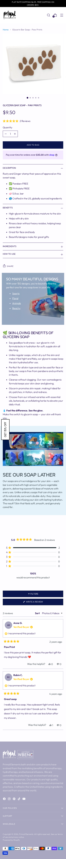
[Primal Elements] (10, 15)
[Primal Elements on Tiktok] (19, 799)
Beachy (16, 308)
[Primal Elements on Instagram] (9, 799)
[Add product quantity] (15, 134)
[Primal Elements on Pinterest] (14, 799)
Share (10, 266)
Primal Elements (26, 834)
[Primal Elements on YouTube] (24, 799)
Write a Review (39, 602)
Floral (15, 298)
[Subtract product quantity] (5, 134)
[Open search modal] (48, 15)
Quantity (7, 127)
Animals (16, 303)
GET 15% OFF (5, 429)
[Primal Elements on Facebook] (4, 799)
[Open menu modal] (61, 15)
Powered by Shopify (11, 840)
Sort (37, 613)
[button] (33, 121)
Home (6, 29)
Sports (15, 293)
